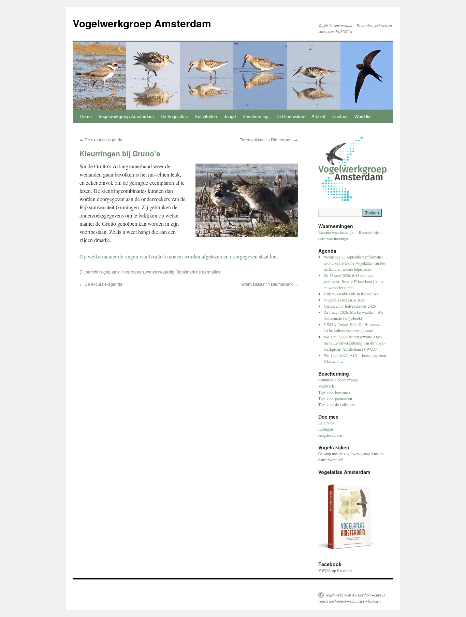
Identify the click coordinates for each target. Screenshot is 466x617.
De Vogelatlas (174, 116)
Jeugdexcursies (330, 435)
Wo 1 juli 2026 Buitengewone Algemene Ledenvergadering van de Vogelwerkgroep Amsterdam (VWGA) (355, 343)
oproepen (135, 272)
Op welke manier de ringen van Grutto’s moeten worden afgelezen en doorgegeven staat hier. (179, 256)
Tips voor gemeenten (335, 398)
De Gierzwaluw (290, 116)
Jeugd (230, 116)
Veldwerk (326, 386)
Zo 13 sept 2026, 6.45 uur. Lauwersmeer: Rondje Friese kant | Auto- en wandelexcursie (354, 281)
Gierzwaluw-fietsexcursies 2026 (350, 306)
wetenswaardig (160, 272)
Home (86, 116)
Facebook (345, 570)
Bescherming (255, 116)
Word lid (362, 116)
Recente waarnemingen (336, 232)
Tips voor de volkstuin (336, 404)
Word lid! (335, 459)
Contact (340, 116)
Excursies (326, 422)
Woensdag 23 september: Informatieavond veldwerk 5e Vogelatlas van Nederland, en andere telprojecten (355, 263)
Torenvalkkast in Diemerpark (269, 139)
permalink (211, 272)
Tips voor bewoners (334, 392)
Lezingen (325, 429)
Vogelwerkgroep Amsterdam (142, 23)
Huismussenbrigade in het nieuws (351, 293)
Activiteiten (206, 116)
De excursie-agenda (100, 139)
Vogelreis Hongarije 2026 (344, 300)
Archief (318, 116)
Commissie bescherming (338, 379)
